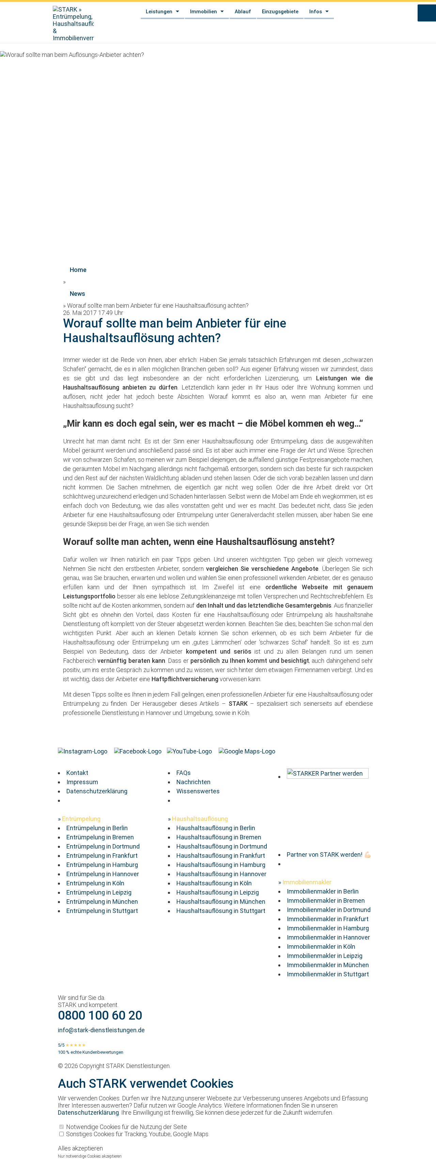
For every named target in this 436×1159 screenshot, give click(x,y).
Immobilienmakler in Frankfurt (328, 918)
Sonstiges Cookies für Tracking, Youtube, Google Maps (136, 1134)
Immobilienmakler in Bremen (326, 900)
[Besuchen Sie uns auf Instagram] (83, 751)
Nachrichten (193, 782)
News (77, 293)
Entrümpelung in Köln (95, 883)
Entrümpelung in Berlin (97, 828)
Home (78, 269)
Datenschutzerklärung (96, 791)
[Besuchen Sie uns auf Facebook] (138, 751)
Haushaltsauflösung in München (220, 901)
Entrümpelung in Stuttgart (102, 910)
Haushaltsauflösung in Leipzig (217, 892)
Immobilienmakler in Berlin (323, 891)
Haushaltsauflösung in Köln (214, 883)
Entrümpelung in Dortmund (103, 846)
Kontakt (77, 772)
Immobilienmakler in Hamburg (328, 928)
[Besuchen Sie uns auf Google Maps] (248, 751)
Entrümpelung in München (102, 901)
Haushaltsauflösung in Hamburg (220, 864)
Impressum (82, 782)
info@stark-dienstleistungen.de (101, 1030)
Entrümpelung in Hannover (102, 874)
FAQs (183, 772)
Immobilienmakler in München (328, 965)
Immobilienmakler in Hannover (328, 937)
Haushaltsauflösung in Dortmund (221, 846)
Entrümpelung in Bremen (100, 837)
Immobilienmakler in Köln (321, 946)
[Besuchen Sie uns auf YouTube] (190, 751)
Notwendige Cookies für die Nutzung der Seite (126, 1126)
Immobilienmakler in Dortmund (329, 909)
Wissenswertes (198, 791)
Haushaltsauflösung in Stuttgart (220, 910)
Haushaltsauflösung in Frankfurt (220, 855)
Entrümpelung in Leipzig (98, 892)
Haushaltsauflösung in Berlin (215, 828)
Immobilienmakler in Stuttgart (328, 974)
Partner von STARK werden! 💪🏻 (329, 854)
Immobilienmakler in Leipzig (324, 955)
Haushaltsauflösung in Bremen (218, 837)
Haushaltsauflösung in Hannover (221, 874)
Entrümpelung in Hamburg (102, 864)
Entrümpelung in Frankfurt (102, 855)
